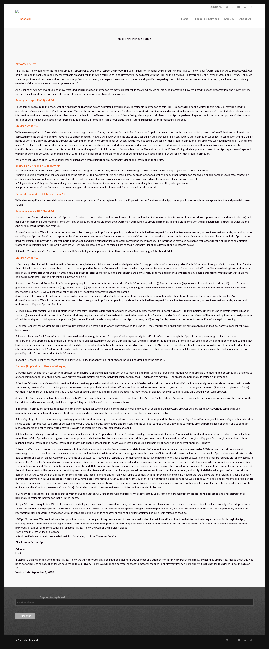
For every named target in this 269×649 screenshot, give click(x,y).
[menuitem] (185, 19)
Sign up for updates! (40, 597)
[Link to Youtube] (239, 7)
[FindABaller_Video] (23, 19)
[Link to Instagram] (251, 7)
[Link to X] (227, 7)
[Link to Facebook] (233, 7)
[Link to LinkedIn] (245, 7)
